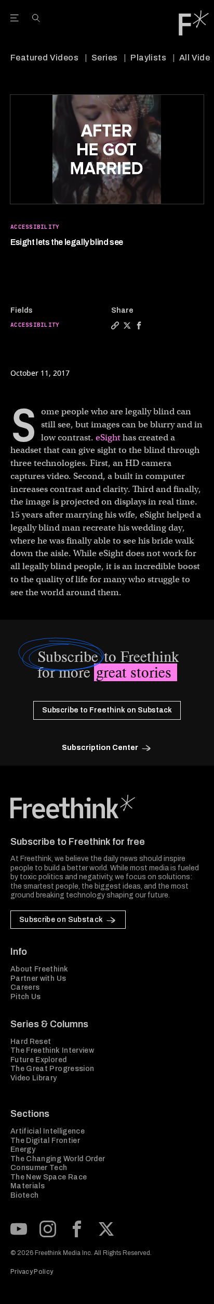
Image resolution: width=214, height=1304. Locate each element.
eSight (108, 437)
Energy (22, 1149)
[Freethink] (194, 22)
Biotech (24, 1195)
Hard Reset (30, 1041)
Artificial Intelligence (47, 1131)
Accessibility (35, 226)
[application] (107, 149)
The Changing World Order (57, 1159)
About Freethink (39, 969)
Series (104, 57)
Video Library (33, 1078)
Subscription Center (100, 748)
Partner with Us (38, 978)
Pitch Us (25, 997)
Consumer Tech (39, 1168)
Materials (27, 1186)
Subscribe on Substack (61, 920)
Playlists (148, 57)
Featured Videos (44, 57)
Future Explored (38, 1060)
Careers (24, 987)
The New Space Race (48, 1177)
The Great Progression (52, 1069)
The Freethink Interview (52, 1050)
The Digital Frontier (45, 1141)
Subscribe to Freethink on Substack (107, 710)
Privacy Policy (31, 1271)
